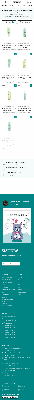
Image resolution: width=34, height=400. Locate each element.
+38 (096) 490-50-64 (9, 337)
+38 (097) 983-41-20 (9, 330)
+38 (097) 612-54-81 (9, 325)
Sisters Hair (6, 386)
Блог (3, 292)
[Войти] (28, 2)
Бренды (20, 294)
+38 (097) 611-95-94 (9, 355)
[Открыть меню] (3, 2)
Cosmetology (23, 389)
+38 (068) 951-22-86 (9, 335)
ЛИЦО (11, 5)
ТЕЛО (17, 5)
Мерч (19, 287)
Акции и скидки (22, 292)
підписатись (25, 264)
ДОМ (24, 5)
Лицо (19, 279)
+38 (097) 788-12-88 (9, 328)
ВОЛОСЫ (4, 5)
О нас (3, 284)
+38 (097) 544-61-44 (9, 365)
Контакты (4, 297)
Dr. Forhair (4, 43)
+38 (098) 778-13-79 (9, 350)
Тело (19, 282)
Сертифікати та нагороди (8, 289)
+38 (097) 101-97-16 (9, 361)
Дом (19, 284)
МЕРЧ (30, 5)
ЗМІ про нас (5, 287)
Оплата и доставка (7, 277)
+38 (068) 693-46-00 (9, 332)
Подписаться (14, 204)
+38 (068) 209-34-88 (9, 370)
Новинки (20, 289)
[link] (31, 2)
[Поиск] (6, 2)
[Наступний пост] (29, 225)
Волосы (20, 277)
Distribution (6, 389)
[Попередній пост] (5, 225)
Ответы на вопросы (7, 282)
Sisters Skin (23, 386)
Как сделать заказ (7, 279)
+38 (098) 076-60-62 (9, 375)
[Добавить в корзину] (15, 54)
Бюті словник (5, 294)
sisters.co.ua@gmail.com (10, 316)
